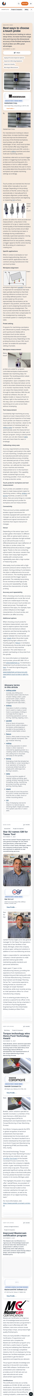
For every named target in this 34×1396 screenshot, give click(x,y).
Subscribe (24, 3)
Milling (26, 9)
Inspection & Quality (9, 64)
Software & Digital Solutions (11, 1226)
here (4, 667)
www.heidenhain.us (13, 663)
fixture (18, 643)
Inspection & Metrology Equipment (13, 61)
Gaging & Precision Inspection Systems (14, 57)
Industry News (8, 25)
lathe (26, 437)
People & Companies (16, 9)
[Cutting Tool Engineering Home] (4, 3)
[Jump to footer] (31, 1394)
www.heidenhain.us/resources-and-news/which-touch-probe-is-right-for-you (16, 674)
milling (13, 151)
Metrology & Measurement (11, 67)
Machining (7, 1030)
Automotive (7, 828)
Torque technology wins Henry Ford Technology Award (16, 1036)
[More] (31, 9)
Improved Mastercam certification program (14, 1234)
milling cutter (7, 428)
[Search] (19, 3)
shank (9, 638)
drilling (24, 493)
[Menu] (31, 3)
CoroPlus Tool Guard (10, 1158)
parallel (20, 287)
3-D (13, 200)
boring (5, 496)
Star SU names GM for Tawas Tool (15, 833)
